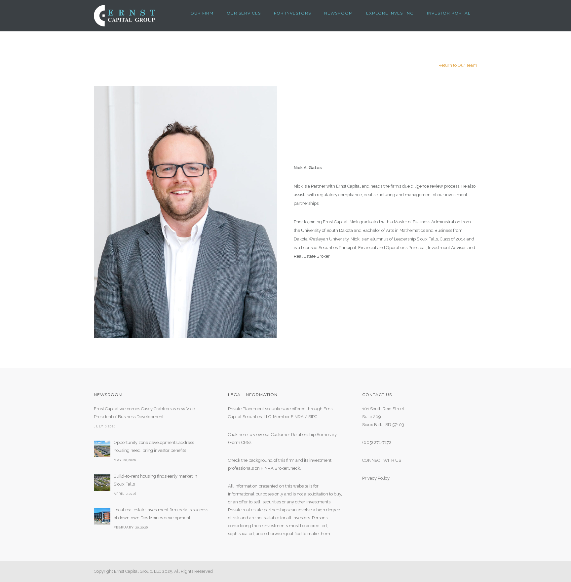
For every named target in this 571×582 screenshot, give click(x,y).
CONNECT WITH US (381, 460)
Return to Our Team (457, 65)
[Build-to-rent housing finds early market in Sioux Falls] (102, 482)
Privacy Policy (376, 478)
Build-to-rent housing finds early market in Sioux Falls (155, 480)
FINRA (297, 416)
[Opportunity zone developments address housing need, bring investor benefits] (102, 449)
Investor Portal (449, 13)
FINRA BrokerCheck (280, 468)
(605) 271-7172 (376, 442)
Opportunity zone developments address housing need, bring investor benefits (154, 446)
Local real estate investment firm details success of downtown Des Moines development (161, 513)
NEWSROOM (338, 13)
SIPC (312, 416)
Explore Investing (390, 13)
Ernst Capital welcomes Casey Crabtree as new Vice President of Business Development (144, 412)
